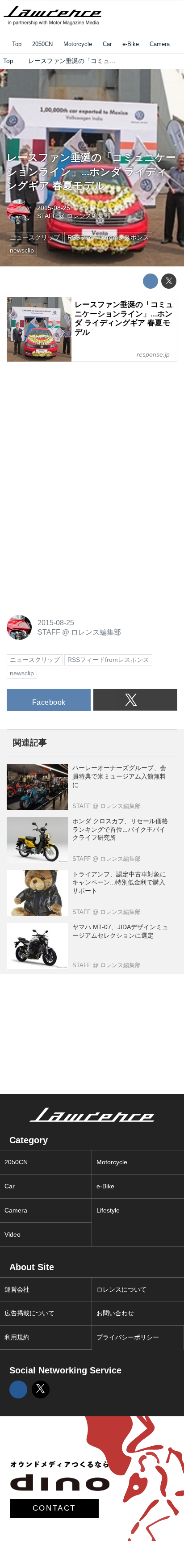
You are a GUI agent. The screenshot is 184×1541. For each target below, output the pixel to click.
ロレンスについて (121, 1289)
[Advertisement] (74, 426)
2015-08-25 (53, 207)
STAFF (47, 215)
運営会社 (16, 1289)
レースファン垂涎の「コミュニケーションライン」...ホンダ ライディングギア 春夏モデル (91, 171)
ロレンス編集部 (88, 215)
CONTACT (54, 1508)
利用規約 (16, 1337)
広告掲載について (29, 1313)
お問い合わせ (115, 1313)
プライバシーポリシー (127, 1337)
